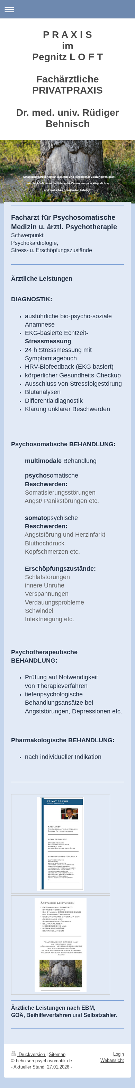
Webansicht (112, 1060)
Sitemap (57, 1054)
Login (118, 1054)
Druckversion (31, 1054)
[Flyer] (60, 844)
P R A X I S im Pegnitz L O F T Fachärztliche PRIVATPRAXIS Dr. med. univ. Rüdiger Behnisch (67, 79)
